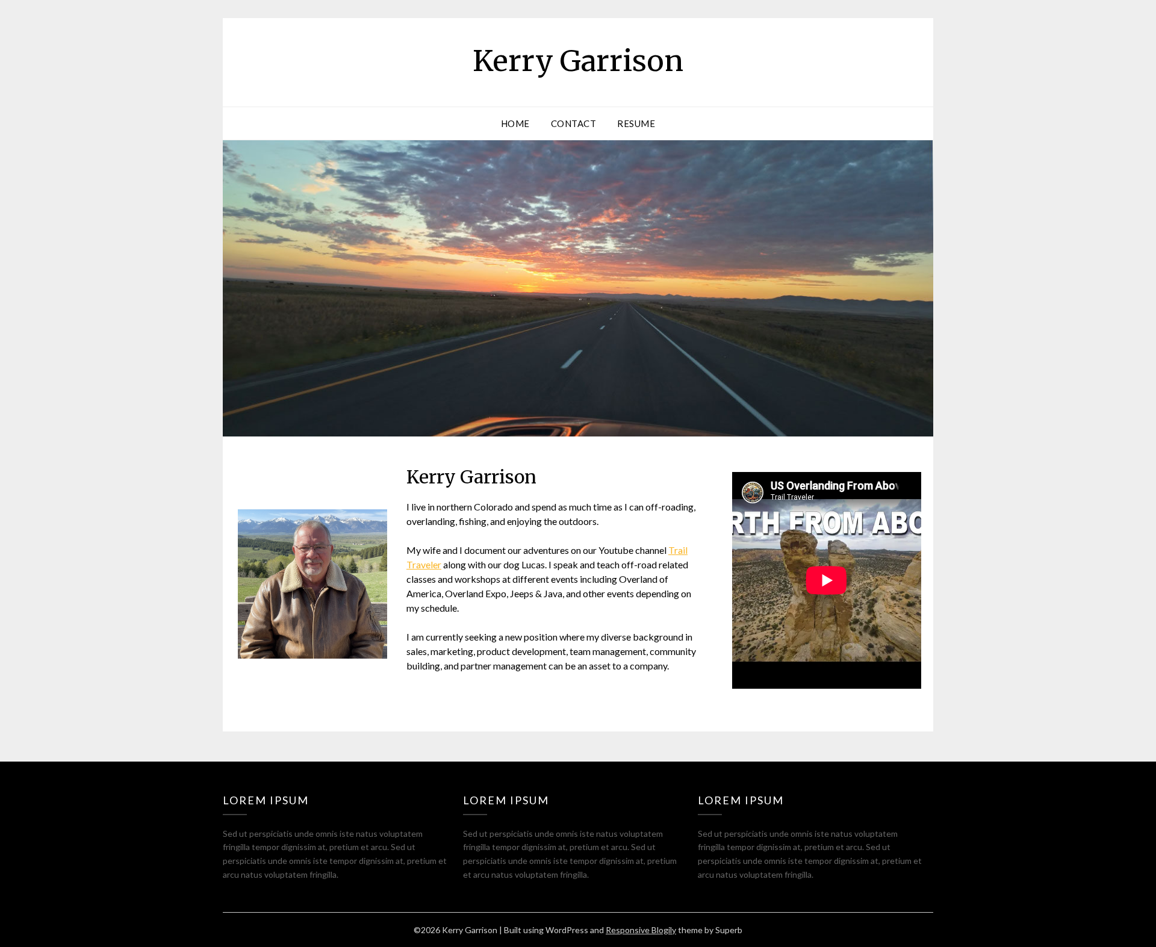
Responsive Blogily (641, 930)
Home (515, 123)
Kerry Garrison (578, 61)
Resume (636, 123)
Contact (574, 123)
